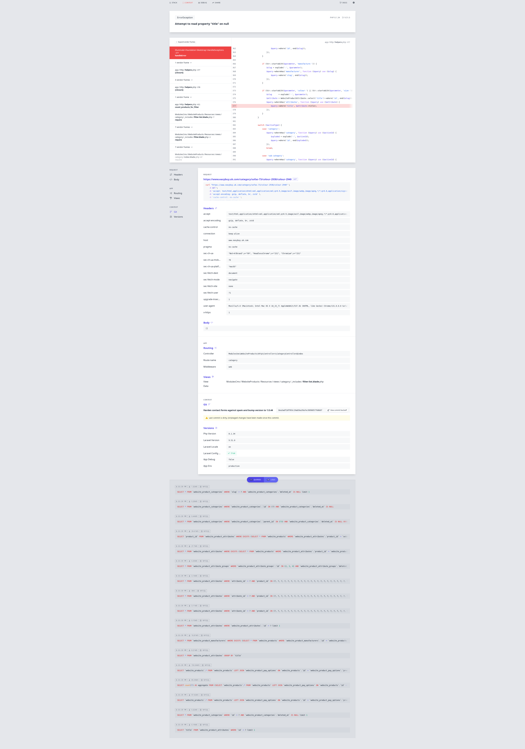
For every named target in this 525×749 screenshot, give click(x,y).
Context (174, 207)
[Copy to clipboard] (346, 185)
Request (174, 170)
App (171, 188)
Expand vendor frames (186, 42)
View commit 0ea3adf (338, 410)
